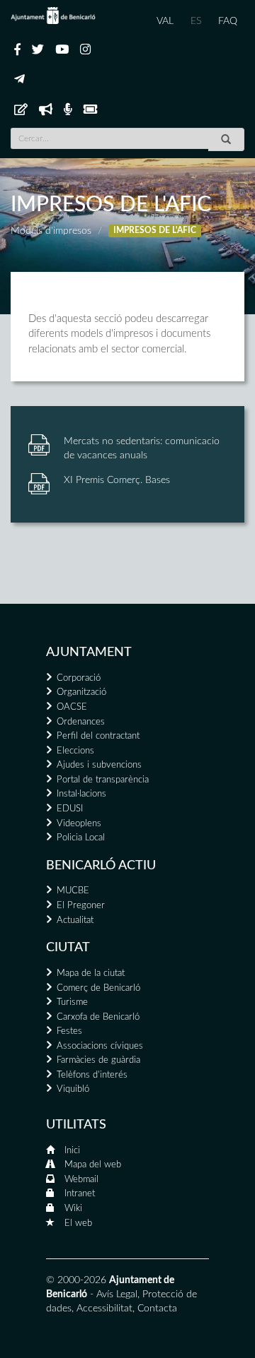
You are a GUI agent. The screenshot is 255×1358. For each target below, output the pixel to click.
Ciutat (68, 947)
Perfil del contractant (98, 736)
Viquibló (73, 1089)
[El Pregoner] (45, 110)
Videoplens (79, 823)
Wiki (73, 1208)
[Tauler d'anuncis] (21, 110)
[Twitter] (37, 50)
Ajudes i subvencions (99, 765)
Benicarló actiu (101, 865)
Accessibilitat (104, 1309)
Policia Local (81, 837)
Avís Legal (116, 1294)
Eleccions (75, 751)
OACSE (72, 707)
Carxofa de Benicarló (98, 1017)
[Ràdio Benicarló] (68, 110)
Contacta (157, 1309)
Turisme (72, 1002)
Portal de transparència (103, 780)
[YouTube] (62, 50)
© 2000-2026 (76, 1280)
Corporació (79, 678)
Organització (81, 692)
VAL (165, 21)
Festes (69, 1031)
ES (196, 21)
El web (78, 1223)
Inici (72, 1150)
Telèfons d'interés (92, 1075)
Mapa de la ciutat (91, 973)
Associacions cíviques (100, 1046)
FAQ (227, 21)
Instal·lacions (81, 794)
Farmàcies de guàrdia (98, 1060)
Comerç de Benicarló (98, 988)
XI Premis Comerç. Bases (117, 480)
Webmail (81, 1179)
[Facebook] (17, 50)
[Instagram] (85, 50)
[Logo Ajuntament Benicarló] (53, 15)
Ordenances (81, 722)
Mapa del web (92, 1164)
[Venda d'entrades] (90, 110)
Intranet (79, 1193)
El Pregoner (81, 905)
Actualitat (75, 920)
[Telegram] (19, 80)
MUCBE (73, 890)
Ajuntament (89, 652)
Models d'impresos (51, 231)
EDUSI (70, 809)
